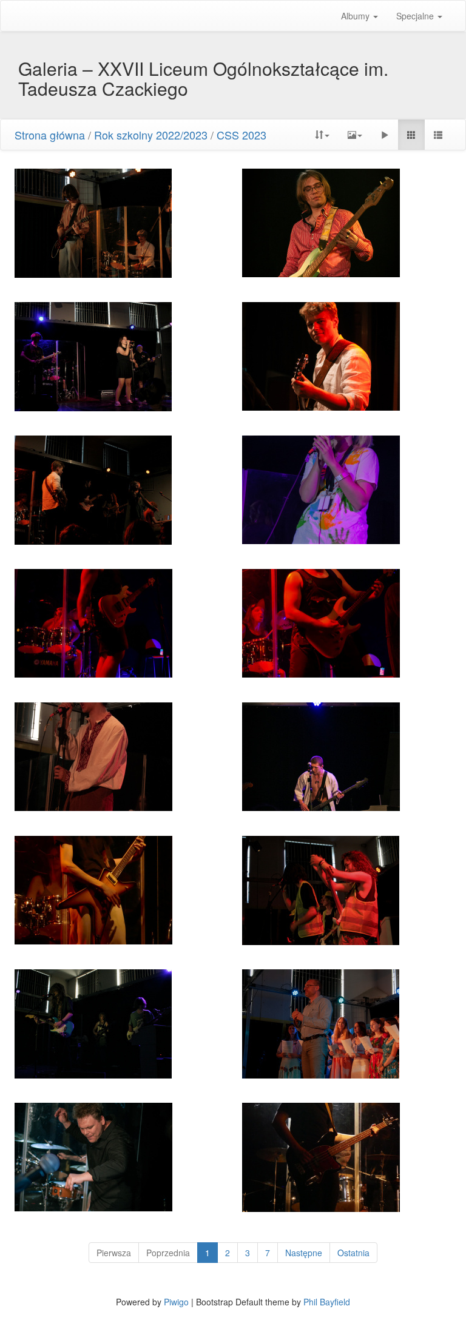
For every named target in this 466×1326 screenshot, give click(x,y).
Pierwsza (113, 1253)
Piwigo (176, 1302)
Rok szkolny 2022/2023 (151, 135)
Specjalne (416, 16)
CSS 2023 (241, 135)
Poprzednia (168, 1253)
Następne (303, 1253)
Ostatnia (353, 1253)
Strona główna (50, 135)
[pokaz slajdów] (384, 134)
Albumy (356, 16)
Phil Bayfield (326, 1302)
